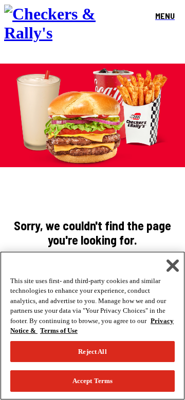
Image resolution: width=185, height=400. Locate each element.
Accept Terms (92, 381)
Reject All (92, 351)
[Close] (172, 265)
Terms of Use (59, 330)
